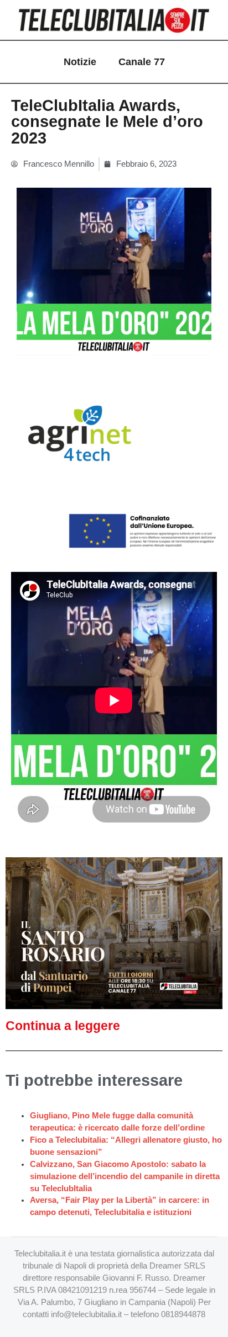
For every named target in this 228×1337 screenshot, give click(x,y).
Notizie (80, 61)
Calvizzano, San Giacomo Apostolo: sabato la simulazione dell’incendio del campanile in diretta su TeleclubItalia (125, 1176)
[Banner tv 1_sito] (114, 932)
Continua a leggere (63, 1025)
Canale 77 (141, 61)
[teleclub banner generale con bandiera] (114, 468)
